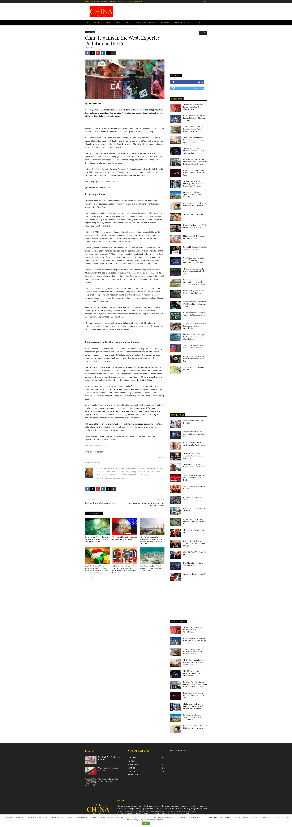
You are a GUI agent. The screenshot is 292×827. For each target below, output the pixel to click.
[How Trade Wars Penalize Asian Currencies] (90, 760)
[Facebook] (87, 53)
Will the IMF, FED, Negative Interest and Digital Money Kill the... (194, 521)
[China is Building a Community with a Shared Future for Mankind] (175, 478)
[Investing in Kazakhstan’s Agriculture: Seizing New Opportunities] (175, 195)
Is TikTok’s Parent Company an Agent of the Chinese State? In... (194, 314)
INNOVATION (141, 22)
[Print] (113, 53)
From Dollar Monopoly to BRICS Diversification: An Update (195, 226)
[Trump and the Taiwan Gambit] (175, 577)
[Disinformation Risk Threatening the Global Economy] (175, 239)
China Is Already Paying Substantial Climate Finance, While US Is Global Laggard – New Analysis (96, 539)
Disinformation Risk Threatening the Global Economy (194, 237)
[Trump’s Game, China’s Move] (175, 217)
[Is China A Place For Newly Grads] (175, 500)
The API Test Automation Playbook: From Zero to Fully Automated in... (193, 150)
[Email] (108, 53)
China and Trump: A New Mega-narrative (100, 503)
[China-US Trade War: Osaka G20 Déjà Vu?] (175, 555)
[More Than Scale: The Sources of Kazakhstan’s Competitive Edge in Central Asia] (175, 119)
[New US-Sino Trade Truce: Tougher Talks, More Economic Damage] (175, 544)
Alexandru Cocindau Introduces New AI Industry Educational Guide (194, 271)
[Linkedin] (103, 53)
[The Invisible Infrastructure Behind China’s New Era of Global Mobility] (175, 108)
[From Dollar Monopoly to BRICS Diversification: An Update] (175, 228)
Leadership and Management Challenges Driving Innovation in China (146, 504)
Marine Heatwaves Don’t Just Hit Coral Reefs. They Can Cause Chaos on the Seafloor (151, 568)
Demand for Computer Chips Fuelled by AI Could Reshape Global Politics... (193, 336)
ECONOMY (107, 22)
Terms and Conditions (135, 1)
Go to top (161, 457)
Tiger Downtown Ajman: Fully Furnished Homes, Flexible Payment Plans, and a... (193, 129)
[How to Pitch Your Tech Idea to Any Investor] (175, 511)
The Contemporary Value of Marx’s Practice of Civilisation (193, 465)
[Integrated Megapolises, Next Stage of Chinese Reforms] (175, 294)
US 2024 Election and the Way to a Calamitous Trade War (195, 248)
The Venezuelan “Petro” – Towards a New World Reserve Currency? (194, 455)
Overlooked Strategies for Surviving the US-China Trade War (194, 434)
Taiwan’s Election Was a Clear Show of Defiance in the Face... (193, 346)
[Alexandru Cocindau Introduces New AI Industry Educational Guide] (175, 272)
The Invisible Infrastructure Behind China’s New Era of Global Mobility (193, 107)
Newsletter (112, 1)
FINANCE (152, 22)
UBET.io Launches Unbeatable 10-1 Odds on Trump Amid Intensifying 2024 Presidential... (194, 260)
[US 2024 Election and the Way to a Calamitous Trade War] (175, 250)
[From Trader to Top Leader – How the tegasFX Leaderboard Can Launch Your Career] (175, 173)
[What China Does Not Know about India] (90, 771)
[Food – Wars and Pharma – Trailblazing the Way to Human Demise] (175, 446)
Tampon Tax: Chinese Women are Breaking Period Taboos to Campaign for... (195, 326)
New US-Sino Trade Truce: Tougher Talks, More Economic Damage (194, 543)
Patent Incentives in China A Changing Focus (193, 564)
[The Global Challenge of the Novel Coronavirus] (90, 782)
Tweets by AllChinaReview (179, 750)
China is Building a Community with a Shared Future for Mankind (194, 477)
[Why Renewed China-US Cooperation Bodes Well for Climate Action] (124, 526)
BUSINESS (129, 22)
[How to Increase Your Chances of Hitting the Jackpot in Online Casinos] (175, 206)
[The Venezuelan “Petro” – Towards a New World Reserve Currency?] (175, 456)
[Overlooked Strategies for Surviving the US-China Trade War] (175, 435)
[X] (92, 53)
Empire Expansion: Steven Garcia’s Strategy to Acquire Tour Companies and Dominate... (194, 282)
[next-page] (90, 577)
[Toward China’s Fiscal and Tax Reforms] (175, 370)
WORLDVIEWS (92, 22)
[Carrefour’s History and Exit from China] (175, 424)
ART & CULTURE (181, 22)
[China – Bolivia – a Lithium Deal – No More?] (175, 489)
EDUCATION (197, 22)
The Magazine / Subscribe (99, 1)
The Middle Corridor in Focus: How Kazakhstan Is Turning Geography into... (194, 139)
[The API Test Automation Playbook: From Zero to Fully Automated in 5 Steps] (175, 151)
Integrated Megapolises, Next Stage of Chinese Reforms (193, 292)
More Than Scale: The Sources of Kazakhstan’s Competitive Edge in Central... (195, 118)
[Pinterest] (98, 53)
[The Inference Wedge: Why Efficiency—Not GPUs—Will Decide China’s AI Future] (175, 184)
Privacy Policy (122, 1)
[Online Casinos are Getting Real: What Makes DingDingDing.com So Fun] (175, 305)
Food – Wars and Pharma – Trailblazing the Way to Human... (194, 444)
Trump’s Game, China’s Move (193, 214)
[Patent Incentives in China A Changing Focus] (175, 566)
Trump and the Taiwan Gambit (194, 574)
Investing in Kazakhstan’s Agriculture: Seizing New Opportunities (192, 194)
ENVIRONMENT (166, 22)
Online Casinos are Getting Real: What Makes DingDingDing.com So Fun (194, 304)
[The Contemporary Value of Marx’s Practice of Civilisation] (175, 467)
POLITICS (117, 22)
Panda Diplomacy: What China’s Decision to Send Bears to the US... (194, 358)
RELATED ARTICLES (94, 513)
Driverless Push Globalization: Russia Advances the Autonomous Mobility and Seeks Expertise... (195, 161)
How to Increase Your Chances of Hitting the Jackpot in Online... (195, 204)
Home (87, 1)
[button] (205, 1)
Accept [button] (146, 823)
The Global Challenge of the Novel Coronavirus (108, 780)
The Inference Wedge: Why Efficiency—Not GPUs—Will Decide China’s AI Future (193, 183)
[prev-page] (86, 577)
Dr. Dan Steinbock (104, 468)
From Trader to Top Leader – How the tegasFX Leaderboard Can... (194, 172)
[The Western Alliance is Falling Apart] (175, 533)
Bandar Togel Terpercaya (148, 811)
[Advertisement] (162, 11)
